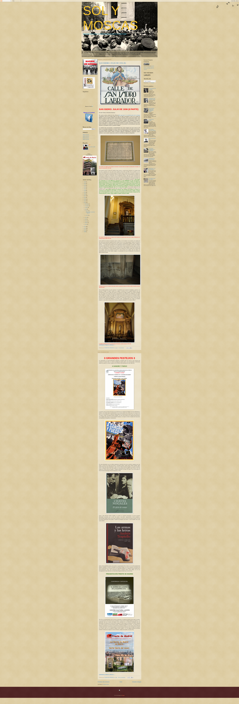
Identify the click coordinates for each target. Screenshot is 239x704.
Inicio (121, 682)
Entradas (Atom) (106, 684)
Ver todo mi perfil (92, 146)
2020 (85, 190)
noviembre (87, 205)
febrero (86, 222)
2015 (85, 199)
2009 (85, 231)
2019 (85, 192)
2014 (85, 200)
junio (86, 209)
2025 (85, 183)
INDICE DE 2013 (86, 134)
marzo (86, 220)
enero (86, 224)
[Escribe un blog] (128, 348)
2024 (85, 185)
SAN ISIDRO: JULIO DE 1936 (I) (152, 130)
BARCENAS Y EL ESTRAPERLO (152, 169)
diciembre (87, 204)
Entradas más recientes (103, 682)
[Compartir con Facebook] (130, 348)
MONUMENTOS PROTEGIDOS (152, 159)
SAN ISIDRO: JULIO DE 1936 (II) (112, 63)
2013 (85, 202)
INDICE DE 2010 (86, 139)
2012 (85, 226)
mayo (86, 217)
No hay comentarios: (122, 677)
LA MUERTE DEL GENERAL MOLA (152, 99)
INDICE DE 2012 (86, 136)
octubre (86, 207)
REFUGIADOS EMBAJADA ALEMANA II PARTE (151, 110)
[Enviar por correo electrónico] (126, 348)
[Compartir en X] (129, 348)
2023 (85, 187)
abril (86, 219)
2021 (85, 188)
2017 (85, 195)
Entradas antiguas (136, 682)
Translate (152, 82)
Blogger (123, 695)
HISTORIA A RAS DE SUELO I (152, 179)
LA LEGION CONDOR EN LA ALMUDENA (152, 149)
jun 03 (87, 215)
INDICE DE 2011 (86, 137)
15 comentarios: (122, 347)
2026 (85, 181)
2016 (85, 197)
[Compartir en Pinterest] (131, 348)
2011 (85, 228)
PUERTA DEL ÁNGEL (151, 120)
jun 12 (87, 210)
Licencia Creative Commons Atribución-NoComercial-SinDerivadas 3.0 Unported (149, 67)
